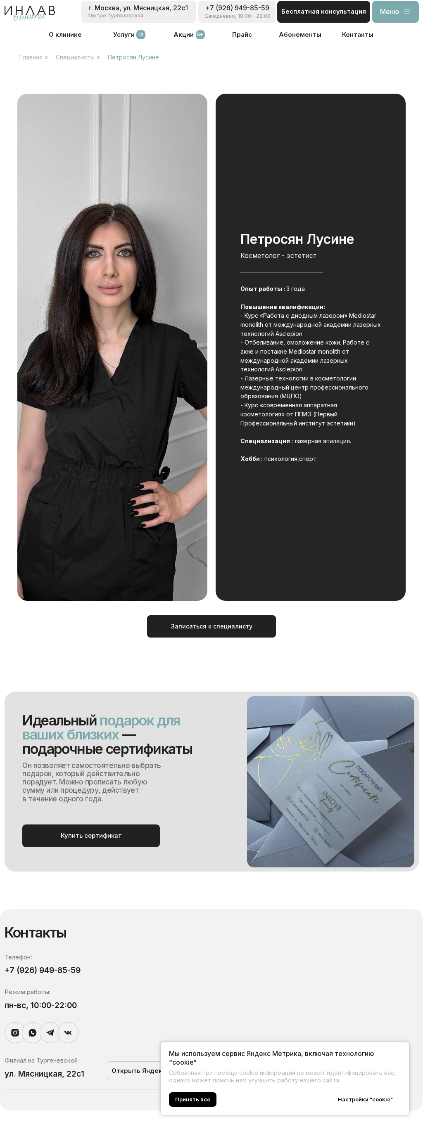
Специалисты (75, 57)
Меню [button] (389, 11)
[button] (407, 12)
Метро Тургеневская (115, 15)
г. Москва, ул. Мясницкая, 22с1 (138, 8)
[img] (30, 13)
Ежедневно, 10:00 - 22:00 (238, 16)
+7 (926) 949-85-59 (237, 8)
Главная (31, 57)
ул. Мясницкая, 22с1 (44, 1074)
